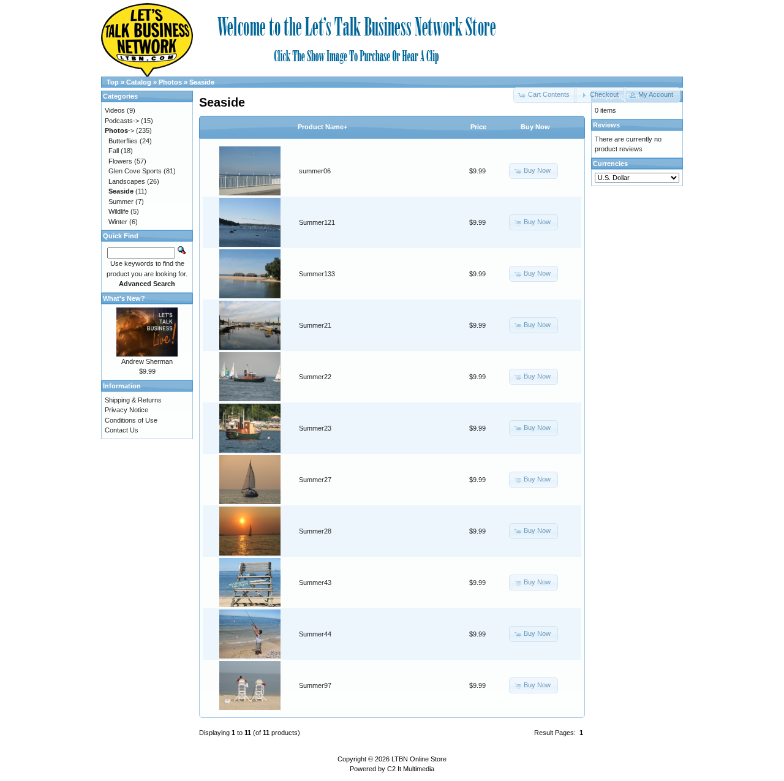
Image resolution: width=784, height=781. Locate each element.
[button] (600, 95)
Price (478, 126)
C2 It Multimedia (410, 768)
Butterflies (123, 141)
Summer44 (315, 634)
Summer (121, 201)
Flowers (120, 161)
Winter (117, 221)
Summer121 (317, 222)
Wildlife (118, 211)
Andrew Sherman (147, 361)
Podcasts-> (122, 120)
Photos (170, 82)
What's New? (124, 298)
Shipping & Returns (133, 400)
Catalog (138, 82)
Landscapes (126, 181)
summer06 (315, 171)
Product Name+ (322, 126)
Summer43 (315, 582)
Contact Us (121, 430)
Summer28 (315, 531)
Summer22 (315, 376)
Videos (115, 110)
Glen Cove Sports (135, 171)
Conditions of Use (131, 420)
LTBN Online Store (419, 759)
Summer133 (317, 273)
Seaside (201, 82)
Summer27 (315, 479)
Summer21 (315, 325)
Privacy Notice (126, 409)
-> (119, 130)
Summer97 (315, 685)
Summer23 (315, 428)
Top (113, 82)
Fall (113, 150)
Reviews (606, 125)
